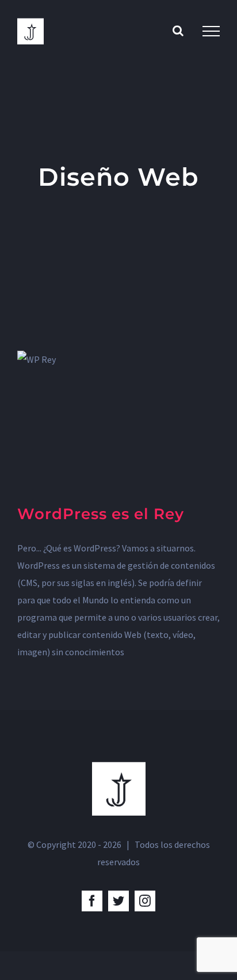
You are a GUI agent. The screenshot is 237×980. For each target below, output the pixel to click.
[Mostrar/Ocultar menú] (211, 31)
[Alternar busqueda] (178, 30)
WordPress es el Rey (100, 514)
